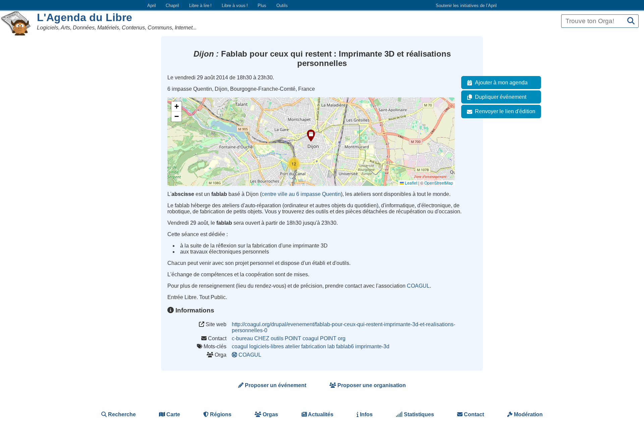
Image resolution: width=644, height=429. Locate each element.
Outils (282, 5)
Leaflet (410, 183)
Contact (473, 414)
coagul (240, 346)
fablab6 (345, 346)
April (151, 5)
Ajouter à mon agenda (501, 82)
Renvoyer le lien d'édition (505, 111)
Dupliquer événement (500, 97)
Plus (262, 5)
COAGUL (418, 286)
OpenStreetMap (438, 183)
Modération (528, 414)
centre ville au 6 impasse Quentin (301, 194)
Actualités (320, 414)
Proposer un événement (275, 385)
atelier (292, 346)
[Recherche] (631, 21)
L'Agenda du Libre (84, 17)
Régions (220, 414)
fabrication (313, 346)
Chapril (172, 5)
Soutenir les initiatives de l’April (466, 5)
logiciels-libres (266, 346)
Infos (366, 414)
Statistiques (418, 414)
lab (331, 346)
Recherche (121, 414)
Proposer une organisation (371, 385)
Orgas (269, 414)
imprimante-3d (372, 346)
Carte (172, 414)
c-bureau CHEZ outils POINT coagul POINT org (288, 338)
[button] (311, 135)
